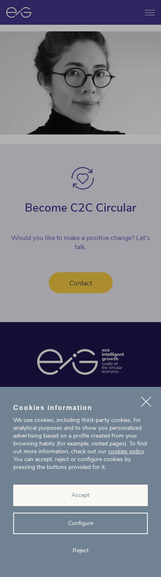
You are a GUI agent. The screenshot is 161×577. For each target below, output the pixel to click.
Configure (80, 523)
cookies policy (126, 451)
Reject (81, 550)
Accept (80, 495)
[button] (146, 403)
